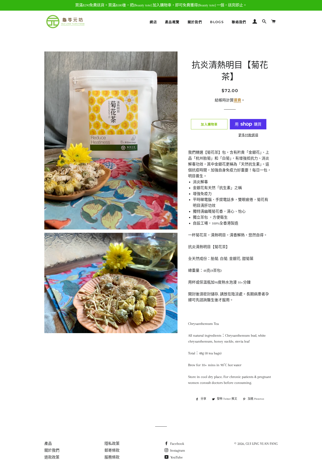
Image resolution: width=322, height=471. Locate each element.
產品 (48, 443)
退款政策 (51, 457)
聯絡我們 (239, 22)
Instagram (177, 450)
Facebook (176, 443)
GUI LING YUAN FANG (262, 443)
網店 (153, 22)
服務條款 (112, 457)
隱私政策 (112, 443)
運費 (237, 100)
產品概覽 (172, 22)
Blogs (217, 22)
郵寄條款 (112, 450)
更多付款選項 (248, 135)
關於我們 (195, 22)
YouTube (176, 457)
